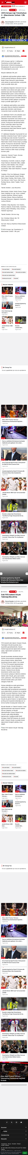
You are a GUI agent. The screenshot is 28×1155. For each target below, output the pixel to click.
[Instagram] (16, 1122)
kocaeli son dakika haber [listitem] (8, 275)
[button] (25, 2)
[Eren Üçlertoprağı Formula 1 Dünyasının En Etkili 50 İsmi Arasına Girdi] (7, 308)
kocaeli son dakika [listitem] (21, 272)
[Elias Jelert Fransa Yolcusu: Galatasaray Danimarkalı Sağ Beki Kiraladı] (7, 293)
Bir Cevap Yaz (7, 367)
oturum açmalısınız (20, 370)
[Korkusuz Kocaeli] (10, 2)
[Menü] (2, 2)
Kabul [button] (25, 1153)
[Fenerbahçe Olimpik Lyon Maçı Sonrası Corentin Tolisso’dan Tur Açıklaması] (14, 531)
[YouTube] (21, 1122)
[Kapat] (2, 1131)
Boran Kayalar (9, 22)
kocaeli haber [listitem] (5, 269)
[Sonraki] (14, 6)
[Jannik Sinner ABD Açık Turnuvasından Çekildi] (7, 323)
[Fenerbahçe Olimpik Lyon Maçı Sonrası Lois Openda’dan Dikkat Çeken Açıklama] (14, 552)
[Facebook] (7, 1122)
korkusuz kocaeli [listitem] (6, 278)
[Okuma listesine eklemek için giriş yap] (23, 51)
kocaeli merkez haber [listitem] (7, 272)
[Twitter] (11, 1122)
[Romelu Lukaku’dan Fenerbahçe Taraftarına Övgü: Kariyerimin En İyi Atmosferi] (20, 323)
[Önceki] (12, 6)
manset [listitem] (16, 278)
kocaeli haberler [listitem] (16, 269)
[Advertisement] (14, 248)
